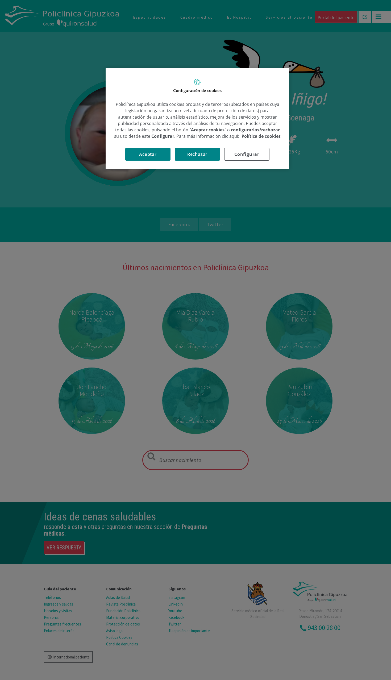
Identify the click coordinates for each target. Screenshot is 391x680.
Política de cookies (261, 136)
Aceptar (148, 154)
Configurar (246, 154)
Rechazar (197, 154)
